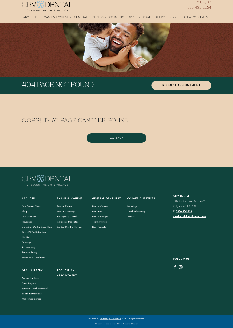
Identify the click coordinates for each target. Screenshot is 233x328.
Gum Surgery (29, 283)
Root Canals (99, 227)
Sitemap (26, 242)
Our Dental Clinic (31, 206)
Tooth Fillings (99, 222)
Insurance (27, 222)
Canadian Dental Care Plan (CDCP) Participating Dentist (37, 232)
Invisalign (132, 206)
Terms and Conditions (33, 257)
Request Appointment (181, 85)
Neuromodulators (31, 299)
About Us (30, 17)
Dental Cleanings (66, 211)
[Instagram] (181, 267)
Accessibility (28, 247)
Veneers (131, 217)
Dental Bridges (100, 217)
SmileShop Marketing (110, 319)
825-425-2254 (199, 8)
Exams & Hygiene (55, 17)
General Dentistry (89, 17)
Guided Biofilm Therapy (69, 227)
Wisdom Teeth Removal (35, 288)
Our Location (29, 217)
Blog (24, 211)
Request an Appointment (190, 17)
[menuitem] (31, 17)
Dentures (97, 211)
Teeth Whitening (136, 211)
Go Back (116, 138)
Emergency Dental (67, 217)
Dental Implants (30, 278)
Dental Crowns (100, 206)
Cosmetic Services (123, 17)
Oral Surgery (154, 17)
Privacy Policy (29, 252)
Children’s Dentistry (67, 222)
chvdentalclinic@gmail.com (189, 216)
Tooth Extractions (32, 294)
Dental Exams (64, 206)
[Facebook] (175, 267)
